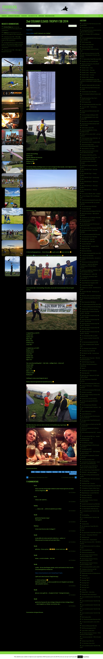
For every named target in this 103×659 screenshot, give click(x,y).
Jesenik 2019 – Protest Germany (90, 309)
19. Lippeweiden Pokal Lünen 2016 (90, 490)
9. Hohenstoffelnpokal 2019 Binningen (91, 306)
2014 (32, 472)
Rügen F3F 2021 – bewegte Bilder (90, 246)
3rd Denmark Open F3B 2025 (89, 91)
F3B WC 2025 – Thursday (88, 70)
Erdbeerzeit (85, 575)
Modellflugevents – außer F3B (89, 274)
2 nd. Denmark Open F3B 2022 (89, 236)
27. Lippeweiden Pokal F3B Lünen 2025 (91, 59)
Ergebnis (49, 472)
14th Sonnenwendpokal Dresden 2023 (91, 200)
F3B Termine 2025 (86, 102)
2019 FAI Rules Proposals (88, 362)
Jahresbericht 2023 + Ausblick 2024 (91, 142)
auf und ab (84, 521)
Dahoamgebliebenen (87, 550)
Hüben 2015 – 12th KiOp (88, 592)
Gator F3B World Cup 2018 (88, 411)
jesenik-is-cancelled (87, 392)
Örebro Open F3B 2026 (88, 44)
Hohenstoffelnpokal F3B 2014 (89, 625)
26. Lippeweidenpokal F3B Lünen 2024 (91, 104)
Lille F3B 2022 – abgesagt (88, 239)
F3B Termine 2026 (86, 42)
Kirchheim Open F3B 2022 (88, 241)
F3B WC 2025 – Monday (88, 77)
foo (63, 472)
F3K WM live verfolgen (87, 442)
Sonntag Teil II (85, 582)
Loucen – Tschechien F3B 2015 (89, 535)
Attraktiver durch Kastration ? (89, 594)
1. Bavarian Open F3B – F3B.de (11, 36)
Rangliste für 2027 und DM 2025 (90, 61)
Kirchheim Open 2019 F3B (88, 350)
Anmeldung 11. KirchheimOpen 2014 (37, 477)
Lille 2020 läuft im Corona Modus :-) (90, 280)
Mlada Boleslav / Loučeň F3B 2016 (90, 492)
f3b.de (83, 355)
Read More (86, 656)
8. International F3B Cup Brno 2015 (90, 567)
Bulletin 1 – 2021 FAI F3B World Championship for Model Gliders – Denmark (89, 266)
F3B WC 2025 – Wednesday (89, 72)
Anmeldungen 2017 (87, 449)
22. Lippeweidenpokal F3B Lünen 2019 (91, 304)
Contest (43, 472)
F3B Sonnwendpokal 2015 (88, 552)
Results (67, 472)
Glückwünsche (85, 537)
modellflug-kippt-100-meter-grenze (91, 478)
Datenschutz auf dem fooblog (89, 398)
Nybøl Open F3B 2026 (87, 47)
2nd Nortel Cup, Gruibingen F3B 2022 (91, 217)
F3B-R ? (84, 368)
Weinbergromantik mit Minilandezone (91, 573)
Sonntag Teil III (86, 580)
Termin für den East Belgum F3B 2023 (91, 211)
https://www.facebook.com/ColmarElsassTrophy (48, 573)
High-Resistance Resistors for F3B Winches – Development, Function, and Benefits (90, 55)
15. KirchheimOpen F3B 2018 (89, 405)
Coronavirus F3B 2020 (87, 285)
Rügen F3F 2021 (86, 248)
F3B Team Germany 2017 (88, 459)
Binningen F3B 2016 (87, 495)
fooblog (9, 7)
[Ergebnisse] (51, 63)
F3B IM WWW (24, 16)
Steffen (38, 26)
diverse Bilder (30, 33)
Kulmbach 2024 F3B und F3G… (89, 155)
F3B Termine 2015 (86, 617)
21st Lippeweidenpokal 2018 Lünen (91, 383)
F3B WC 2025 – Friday (87, 67)
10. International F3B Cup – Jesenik (91, 436)
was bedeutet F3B (32, 16)
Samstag (84, 589)
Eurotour (55, 472)
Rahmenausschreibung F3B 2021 (90, 262)
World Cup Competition (73, 473)
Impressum (41, 16)
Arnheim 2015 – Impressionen (89, 539)
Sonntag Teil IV (86, 578)
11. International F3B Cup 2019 (89, 335)
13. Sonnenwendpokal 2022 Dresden (91, 234)
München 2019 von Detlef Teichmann (91, 295)
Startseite (4, 16)
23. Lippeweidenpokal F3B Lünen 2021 (91, 253)
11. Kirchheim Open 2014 (68, 477)
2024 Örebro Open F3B (88, 127)
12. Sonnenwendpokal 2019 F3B (90, 342)
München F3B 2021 (86, 251)
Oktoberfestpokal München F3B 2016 (91, 485)
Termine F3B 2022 (86, 243)
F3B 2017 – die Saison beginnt (89, 472)
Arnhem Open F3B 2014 (88, 641)
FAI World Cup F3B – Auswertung (90, 353)
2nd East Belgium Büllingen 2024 (90, 115)
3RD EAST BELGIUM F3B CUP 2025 (91, 85)
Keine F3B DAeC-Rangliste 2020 (90, 282)
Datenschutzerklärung (14, 16)
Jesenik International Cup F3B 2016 (91, 504)
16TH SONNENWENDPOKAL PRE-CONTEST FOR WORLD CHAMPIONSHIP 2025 (90, 81)
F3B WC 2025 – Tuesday (88, 75)
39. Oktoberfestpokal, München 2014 (91, 619)
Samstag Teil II (85, 587)
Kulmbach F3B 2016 (87, 497)
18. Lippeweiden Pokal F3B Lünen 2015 (91, 532)
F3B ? (83, 530)
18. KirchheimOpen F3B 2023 (89, 206)
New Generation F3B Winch (89, 302)
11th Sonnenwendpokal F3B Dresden (91, 390)
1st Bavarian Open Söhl (88, 27)
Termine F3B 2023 (86, 208)
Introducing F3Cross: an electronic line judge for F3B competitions (12, 28)
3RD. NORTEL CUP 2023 (88, 148)
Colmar (38, 472)
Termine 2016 (85, 524)
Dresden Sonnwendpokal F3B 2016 (90, 506)
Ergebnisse (29, 29)
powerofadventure (86, 413)
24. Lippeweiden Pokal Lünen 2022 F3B (91, 228)
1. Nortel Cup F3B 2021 (87, 255)
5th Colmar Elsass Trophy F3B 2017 (91, 470)
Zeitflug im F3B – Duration (88, 483)
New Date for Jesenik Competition (90, 121)
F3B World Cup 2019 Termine (89, 370)
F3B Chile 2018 (85, 373)
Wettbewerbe (72, 26)
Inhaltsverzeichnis (49, 16)
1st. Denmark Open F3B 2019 (89, 348)
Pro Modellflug (85, 481)
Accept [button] (80, 656)
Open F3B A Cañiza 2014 (88, 630)
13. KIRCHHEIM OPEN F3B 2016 (90, 508)
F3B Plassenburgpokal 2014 (89, 628)
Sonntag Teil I (85, 585)
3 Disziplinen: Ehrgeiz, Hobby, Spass (90, 488)
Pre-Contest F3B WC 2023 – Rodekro (91, 193)
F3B (60, 472)
